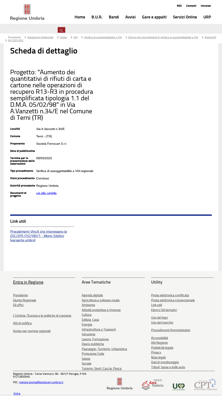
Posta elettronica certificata (170, 295)
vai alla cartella (46, 193)
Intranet (206, 5)
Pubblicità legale (162, 348)
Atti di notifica (22, 323)
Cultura (86, 315)
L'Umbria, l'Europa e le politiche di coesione (42, 316)
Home (63, 37)
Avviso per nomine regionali (32, 331)
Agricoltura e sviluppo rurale (101, 300)
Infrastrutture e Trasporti (99, 329)
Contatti (191, 5)
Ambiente (88, 305)
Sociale (86, 363)
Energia (87, 324)
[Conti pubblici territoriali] (205, 389)
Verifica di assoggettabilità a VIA (103, 37)
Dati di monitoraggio (165, 362)
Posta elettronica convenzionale (173, 300)
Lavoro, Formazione (95, 339)
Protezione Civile (93, 354)
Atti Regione (159, 343)
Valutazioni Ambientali (40, 37)
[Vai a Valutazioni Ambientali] (27, 12)
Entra (17, 393)
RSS (179, 5)
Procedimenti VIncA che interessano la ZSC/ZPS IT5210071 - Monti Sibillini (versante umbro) (38, 235)
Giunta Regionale (24, 300)
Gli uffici (18, 305)
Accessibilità (159, 338)
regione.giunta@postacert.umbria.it (41, 382)
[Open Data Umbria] (152, 389)
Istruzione (88, 334)
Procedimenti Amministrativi (170, 330)
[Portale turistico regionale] (179, 389)
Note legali (158, 357)
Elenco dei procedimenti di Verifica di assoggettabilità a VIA (163, 37)
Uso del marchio (162, 323)
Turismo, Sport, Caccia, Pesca (102, 368)
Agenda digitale (92, 295)
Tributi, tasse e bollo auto (168, 367)
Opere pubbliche (93, 344)
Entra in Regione (28, 282)
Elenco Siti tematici (164, 310)
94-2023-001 (15, 40)
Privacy (156, 352)
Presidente (14, 37)
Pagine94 (210, 37)
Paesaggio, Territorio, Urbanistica (104, 349)
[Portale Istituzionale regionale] (119, 389)
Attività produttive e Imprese (101, 310)
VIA (75, 37)
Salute (86, 359)
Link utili (156, 305)
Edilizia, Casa (90, 320)
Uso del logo (159, 318)
